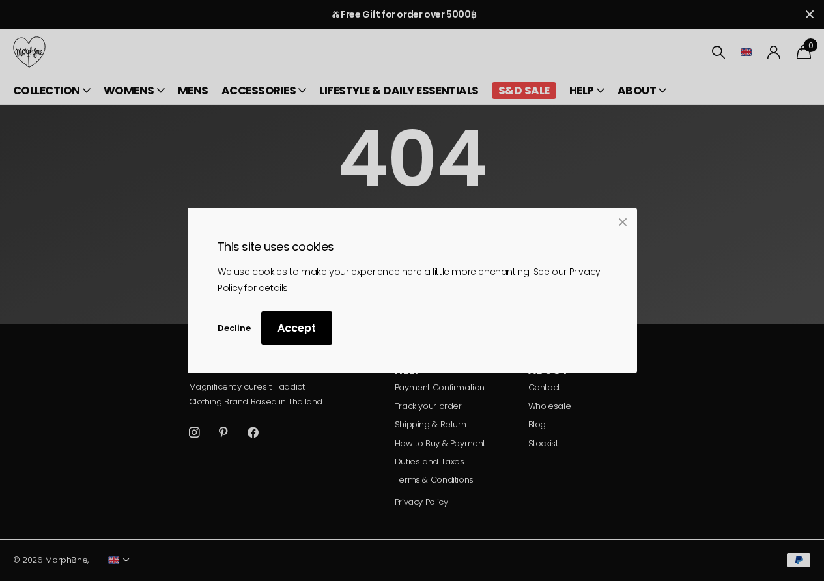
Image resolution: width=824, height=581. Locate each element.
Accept (296, 328)
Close (622, 222)
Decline (234, 328)
